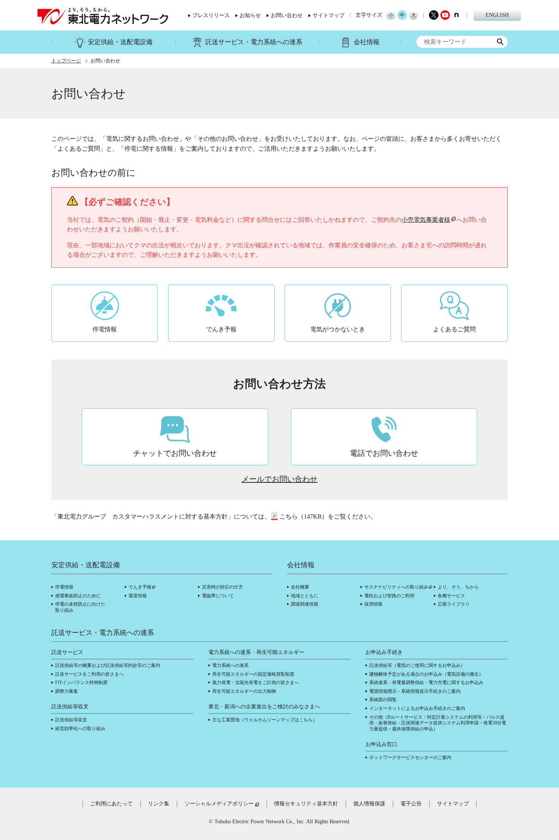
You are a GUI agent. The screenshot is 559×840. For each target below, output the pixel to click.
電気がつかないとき (337, 329)
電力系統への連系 (230, 665)
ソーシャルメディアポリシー (219, 804)
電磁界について (218, 595)
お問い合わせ (287, 15)
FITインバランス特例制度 (81, 682)
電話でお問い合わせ (384, 453)
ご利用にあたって (111, 804)
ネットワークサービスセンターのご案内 (410, 757)
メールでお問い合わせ (279, 479)
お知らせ (250, 15)
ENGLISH (497, 15)
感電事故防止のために (78, 595)
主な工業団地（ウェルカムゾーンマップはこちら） (264, 719)
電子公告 (411, 804)
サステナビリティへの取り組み (396, 587)
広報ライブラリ (454, 604)
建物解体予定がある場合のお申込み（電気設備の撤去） (426, 674)
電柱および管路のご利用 (389, 595)
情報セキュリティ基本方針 (306, 804)
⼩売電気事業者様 (426, 219)
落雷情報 (138, 595)
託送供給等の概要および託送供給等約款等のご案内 (107, 665)
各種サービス (451, 595)
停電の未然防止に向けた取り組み (80, 607)
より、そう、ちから (458, 587)
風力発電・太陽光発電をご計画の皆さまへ (255, 682)
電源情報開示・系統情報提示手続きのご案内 (415, 691)
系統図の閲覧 (383, 699)
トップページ (66, 61)
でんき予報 (221, 329)
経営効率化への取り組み (80, 728)
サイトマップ (329, 15)
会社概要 (300, 587)
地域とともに (304, 595)
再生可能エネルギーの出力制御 (244, 691)
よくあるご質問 (454, 329)
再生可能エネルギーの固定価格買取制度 (253, 674)
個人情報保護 (369, 804)
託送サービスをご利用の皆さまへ (89, 674)
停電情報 (104, 329)
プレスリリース (211, 15)
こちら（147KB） (304, 516)
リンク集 (158, 804)
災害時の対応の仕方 (222, 587)
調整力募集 (66, 691)
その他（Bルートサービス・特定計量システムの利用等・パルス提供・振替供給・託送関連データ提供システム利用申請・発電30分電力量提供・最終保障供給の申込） (437, 723)
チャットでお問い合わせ (175, 453)
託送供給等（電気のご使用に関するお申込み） (417, 665)
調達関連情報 (304, 604)
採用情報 (373, 604)
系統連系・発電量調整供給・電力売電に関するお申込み (426, 682)
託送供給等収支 (71, 719)
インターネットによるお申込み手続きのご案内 (417, 708)
